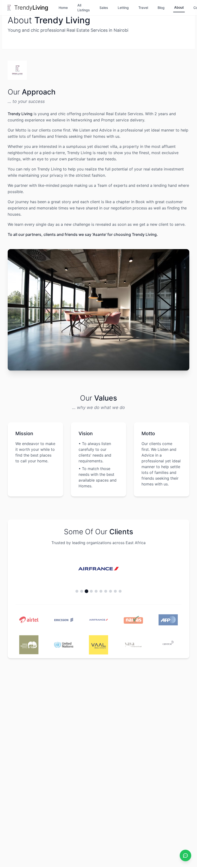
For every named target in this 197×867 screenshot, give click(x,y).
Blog (161, 8)
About (179, 7)
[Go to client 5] (96, 591)
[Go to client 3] (86, 591)
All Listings (83, 7)
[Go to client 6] (100, 591)
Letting (123, 8)
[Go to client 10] (120, 591)
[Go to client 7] (105, 591)
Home (63, 8)
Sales (103, 8)
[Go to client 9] (115, 591)
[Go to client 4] (91, 591)
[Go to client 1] (76, 591)
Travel (143, 8)
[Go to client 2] (81, 591)
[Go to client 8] (110, 591)
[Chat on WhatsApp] (185, 855)
